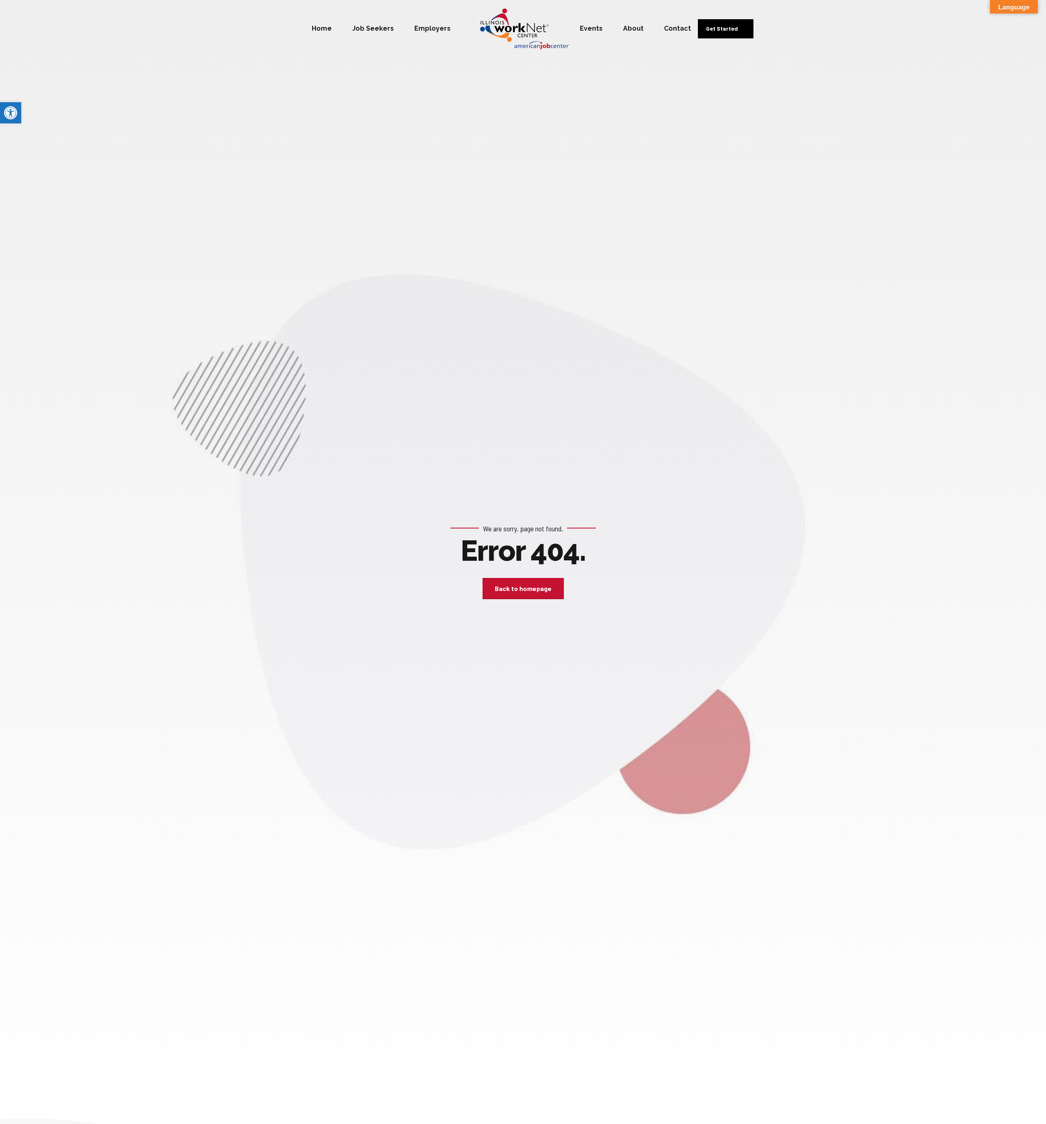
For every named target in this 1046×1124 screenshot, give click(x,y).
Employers (432, 28)
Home (322, 28)
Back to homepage (523, 588)
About (633, 28)
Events (591, 28)
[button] (10, 112)
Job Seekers (373, 28)
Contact (677, 28)
